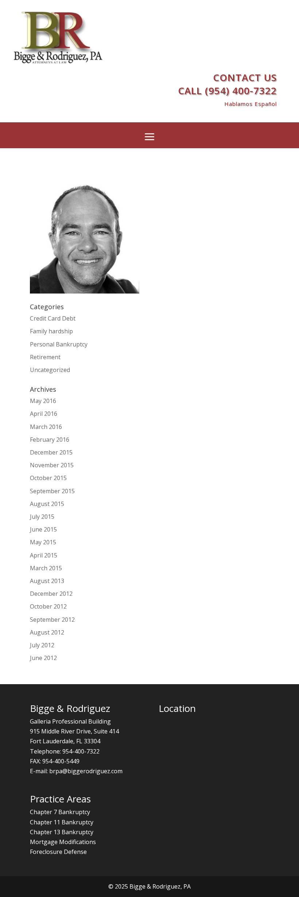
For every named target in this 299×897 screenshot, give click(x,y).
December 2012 (51, 594)
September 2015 (52, 491)
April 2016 (43, 414)
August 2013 (47, 581)
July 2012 (42, 645)
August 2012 (47, 632)
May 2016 (43, 401)
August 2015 (47, 504)
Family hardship (51, 331)
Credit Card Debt (52, 318)
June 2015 (43, 529)
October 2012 (48, 606)
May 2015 (43, 542)
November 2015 (52, 465)
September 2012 (52, 620)
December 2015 (51, 452)
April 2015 (43, 555)
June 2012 (43, 658)
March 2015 (46, 568)
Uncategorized (50, 370)
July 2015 (42, 517)
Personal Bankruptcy (59, 344)
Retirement (45, 357)
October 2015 (48, 478)
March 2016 (46, 427)
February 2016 (49, 440)
